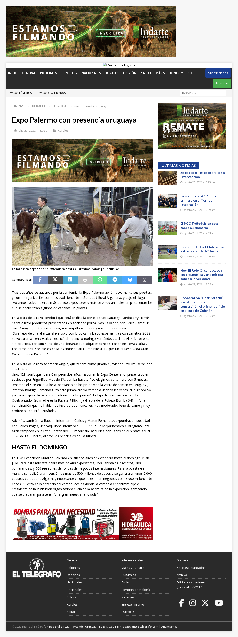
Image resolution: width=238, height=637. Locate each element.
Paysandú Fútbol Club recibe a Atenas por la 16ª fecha (202, 249)
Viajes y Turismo (133, 568)
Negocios (128, 597)
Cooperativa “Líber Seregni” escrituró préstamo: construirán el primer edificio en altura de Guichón (202, 304)
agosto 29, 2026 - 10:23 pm (200, 182)
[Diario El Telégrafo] (119, 65)
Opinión (129, 73)
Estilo (125, 582)
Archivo (182, 575)
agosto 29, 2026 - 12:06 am (199, 284)
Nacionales (91, 73)
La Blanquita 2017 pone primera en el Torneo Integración (198, 200)
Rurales (112, 73)
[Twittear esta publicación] (55, 280)
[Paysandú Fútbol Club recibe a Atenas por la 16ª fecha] (167, 252)
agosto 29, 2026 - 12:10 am (199, 256)
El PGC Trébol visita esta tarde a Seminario (199, 225)
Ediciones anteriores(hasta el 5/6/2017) (191, 584)
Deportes (69, 73)
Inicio (13, 73)
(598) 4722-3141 (108, 627)
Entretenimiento (133, 604)
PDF (191, 73)
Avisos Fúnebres (21, 92)
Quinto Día (129, 612)
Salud (146, 73)
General (29, 73)
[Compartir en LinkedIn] (70, 280)
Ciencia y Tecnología (136, 590)
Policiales (48, 73)
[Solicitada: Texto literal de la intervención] (167, 178)
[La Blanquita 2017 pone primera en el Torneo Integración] (167, 201)
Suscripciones (218, 73)
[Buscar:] (203, 92)
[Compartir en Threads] (144, 280)
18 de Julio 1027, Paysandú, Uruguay (72, 627)
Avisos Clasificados (52, 92)
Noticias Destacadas (191, 568)
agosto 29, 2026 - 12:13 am (199, 233)
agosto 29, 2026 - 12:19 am (199, 209)
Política (72, 597)
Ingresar (222, 83)
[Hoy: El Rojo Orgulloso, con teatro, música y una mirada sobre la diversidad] (167, 275)
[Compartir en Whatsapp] (100, 280)
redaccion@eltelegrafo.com (140, 627)
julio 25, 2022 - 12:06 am (34, 130)
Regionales (75, 590)
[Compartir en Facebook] (40, 280)
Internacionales (133, 560)
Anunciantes (169, 627)
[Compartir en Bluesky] (129, 280)
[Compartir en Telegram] (114, 280)
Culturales (129, 575)
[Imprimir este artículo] (85, 280)
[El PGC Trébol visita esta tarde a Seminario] (167, 228)
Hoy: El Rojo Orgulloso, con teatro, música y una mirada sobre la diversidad (201, 274)
